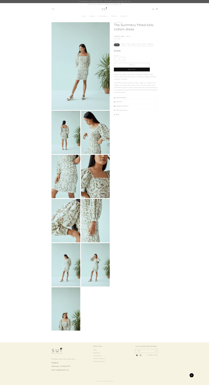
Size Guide (117, 50)
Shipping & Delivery (99, 361)
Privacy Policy (97, 355)
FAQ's (95, 350)
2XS (117, 44)
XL (144, 44)
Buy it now (131, 69)
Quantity (116, 55)
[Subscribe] (155, 351)
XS (123, 44)
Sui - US (102, 381)
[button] (53, 9)
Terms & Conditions (99, 358)
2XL (150, 44)
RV (192, 375)
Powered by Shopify (108, 381)
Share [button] (117, 114)
